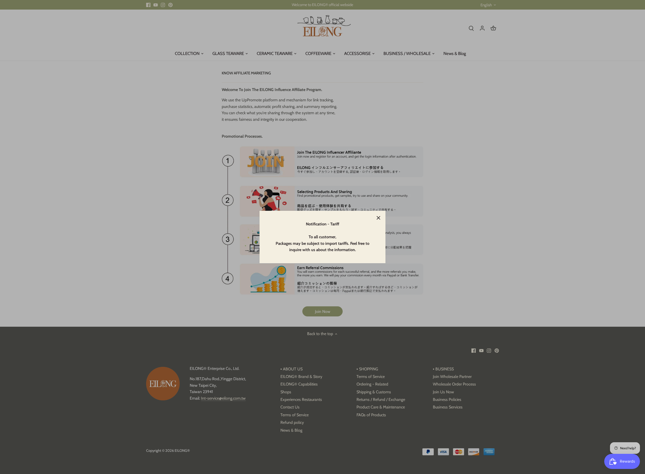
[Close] (378, 217)
